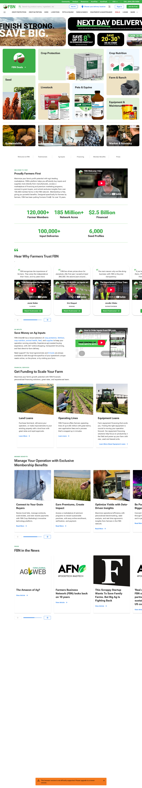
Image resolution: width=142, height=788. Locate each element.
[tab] (23, 157)
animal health (31, 340)
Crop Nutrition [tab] (35, 12)
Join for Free (133, 6)
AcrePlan (94, 1)
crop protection (51, 338)
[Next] (47, 320)
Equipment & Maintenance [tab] (101, 12)
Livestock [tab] (55, 12)
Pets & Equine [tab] (68, 12)
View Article (20, 595)
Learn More (23, 436)
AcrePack (103, 1)
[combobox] (45, 6)
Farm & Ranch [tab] (82, 12)
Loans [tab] (125, 12)
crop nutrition (19, 340)
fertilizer (61, 338)
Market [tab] (134, 12)
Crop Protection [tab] (19, 12)
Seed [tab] (46, 12)
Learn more (62, 436)
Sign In (119, 6)
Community (66, 1)
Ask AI (73, 6)
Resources (84, 1)
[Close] (104, 780)
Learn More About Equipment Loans (112, 444)
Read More (20, 526)
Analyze (75, 1)
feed (40, 340)
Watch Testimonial (31, 311)
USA (114, 1)
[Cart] (109, 7)
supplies (49, 340)
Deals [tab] (117, 12)
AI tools (51, 353)
